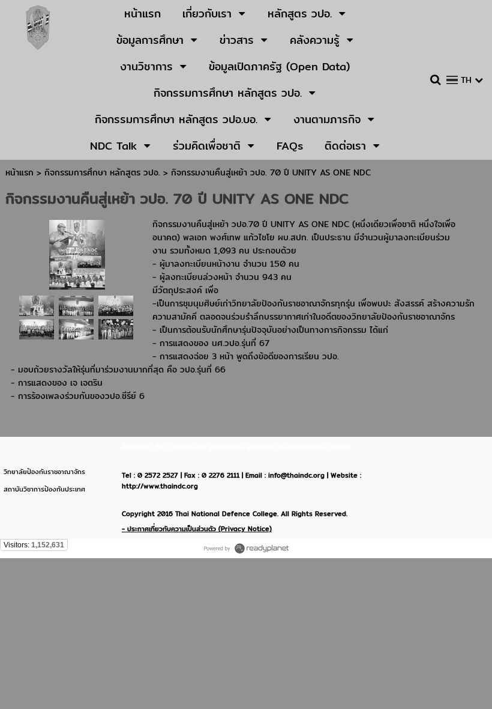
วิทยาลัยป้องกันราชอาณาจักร (44, 471)
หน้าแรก (19, 172)
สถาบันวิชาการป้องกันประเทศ (44, 489)
